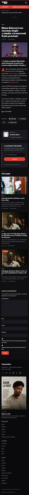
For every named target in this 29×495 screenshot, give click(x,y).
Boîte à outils (5, 475)
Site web (4, 332)
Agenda (3, 480)
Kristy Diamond (13, 82)
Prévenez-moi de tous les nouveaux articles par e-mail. (14, 348)
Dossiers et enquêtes (6, 473)
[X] (10, 373)
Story (3, 451)
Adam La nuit (6, 414)
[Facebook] (3, 373)
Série (3, 448)
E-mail (3, 325)
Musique (4, 426)
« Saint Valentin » (13, 73)
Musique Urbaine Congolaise (8, 437)
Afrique (3, 429)
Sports (3, 424)
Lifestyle (4, 468)
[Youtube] (13, 373)
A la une (3, 432)
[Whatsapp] (20, 373)
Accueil (3, 10)
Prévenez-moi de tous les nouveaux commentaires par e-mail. (14, 341)
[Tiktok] (16, 373)
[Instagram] (6, 373)
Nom (3, 318)
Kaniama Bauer (15, 134)
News (7, 10)
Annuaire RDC (5, 478)
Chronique (4, 443)
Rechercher (4, 483)
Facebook (23, 118)
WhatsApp (13, 118)
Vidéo (6, 251)
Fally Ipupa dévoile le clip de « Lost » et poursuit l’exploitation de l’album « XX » (14, 272)
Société (3, 470)
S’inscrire (14, 159)
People (3, 434)
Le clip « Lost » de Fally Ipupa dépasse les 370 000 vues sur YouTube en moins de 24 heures (14, 235)
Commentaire (5, 298)
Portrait (3, 446)
